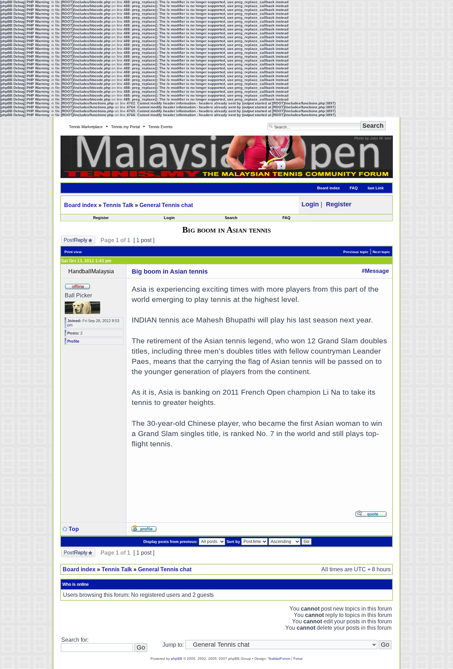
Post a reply (76, 239)
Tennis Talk (118, 205)
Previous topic (355, 252)
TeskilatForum (279, 659)
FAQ (354, 188)
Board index (328, 188)
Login (169, 218)
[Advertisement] (260, 474)
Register (101, 218)
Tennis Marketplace (86, 127)
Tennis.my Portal (125, 127)
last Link (376, 188)
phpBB (176, 659)
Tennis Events (160, 127)
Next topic (381, 252)
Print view (73, 252)
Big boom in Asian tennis (170, 271)
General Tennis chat (166, 205)
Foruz (298, 659)
